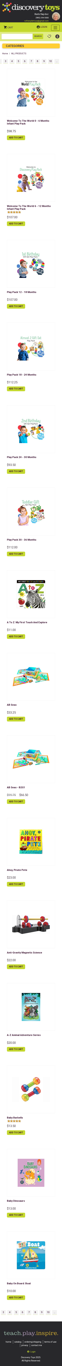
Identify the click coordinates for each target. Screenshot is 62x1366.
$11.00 (11, 630)
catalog (17, 1342)
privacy (24, 1345)
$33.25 (11, 712)
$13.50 (11, 1126)
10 (50, 61)
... (56, 61)
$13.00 (11, 1208)
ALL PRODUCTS (18, 53)
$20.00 (11, 1043)
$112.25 (12, 382)
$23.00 (11, 877)
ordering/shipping (32, 1342)
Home (5, 53)
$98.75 (11, 131)
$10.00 (11, 1291)
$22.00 (11, 960)
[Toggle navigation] (55, 28)
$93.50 (11, 465)
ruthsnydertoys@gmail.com (36, 21)
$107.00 (12, 217)
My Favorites (49, 35)
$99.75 (11, 795)
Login (43, 26)
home (8, 1342)
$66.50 (23, 795)
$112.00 (12, 547)
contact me (36, 1345)
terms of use (50, 1342)
